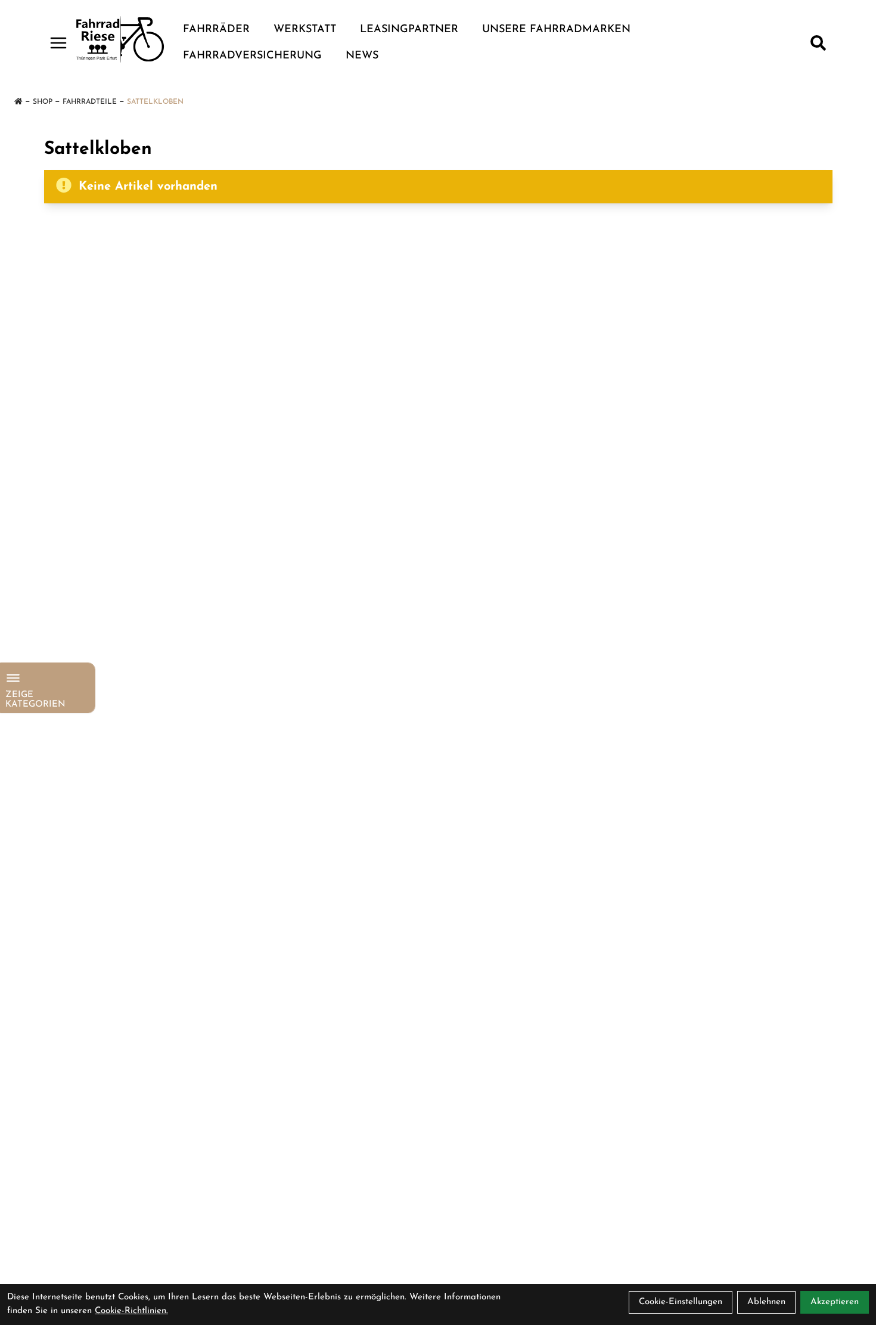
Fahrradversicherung (252, 56)
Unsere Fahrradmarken (556, 29)
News (362, 56)
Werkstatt (305, 29)
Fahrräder (216, 29)
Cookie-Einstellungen (680, 1302)
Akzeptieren (834, 1302)
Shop (42, 102)
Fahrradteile (90, 102)
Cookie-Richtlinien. (131, 1311)
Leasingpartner (409, 29)
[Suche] (818, 43)
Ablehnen (766, 1302)
